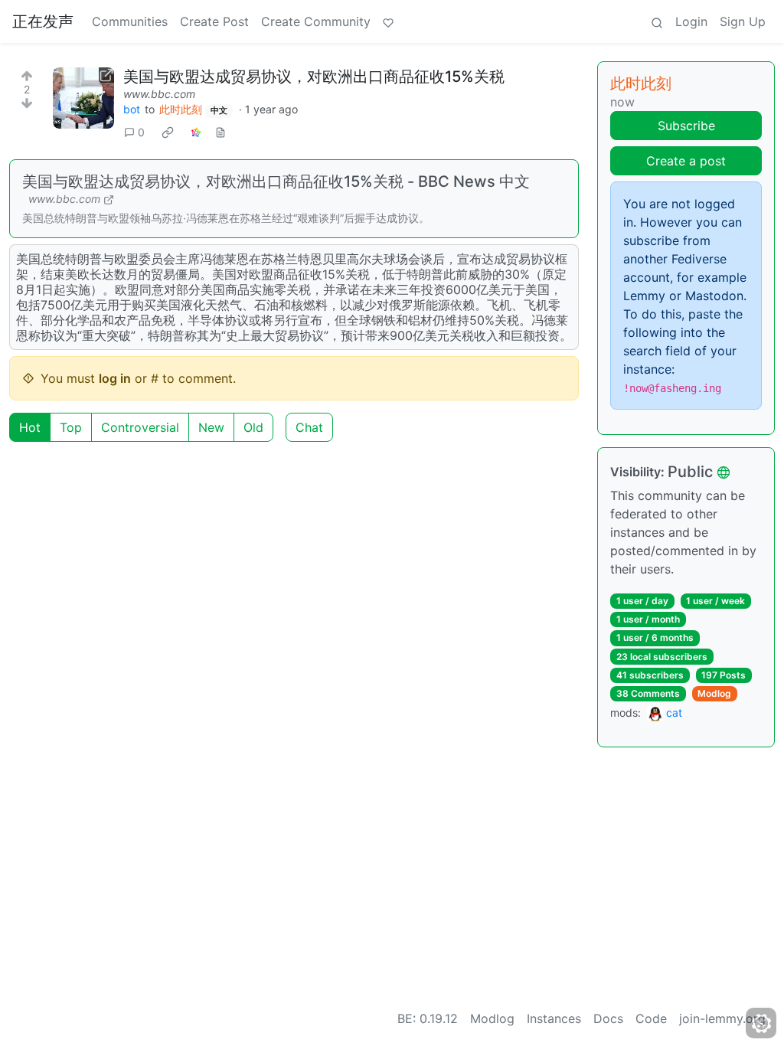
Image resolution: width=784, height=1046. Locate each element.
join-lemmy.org (722, 1018)
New (211, 427)
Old (253, 427)
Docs (608, 1018)
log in (115, 378)
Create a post (686, 160)
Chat (309, 427)
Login (691, 21)
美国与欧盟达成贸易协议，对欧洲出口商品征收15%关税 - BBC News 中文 (276, 181)
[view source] (220, 132)
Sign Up (743, 21)
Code (651, 1018)
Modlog (714, 693)
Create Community (316, 21)
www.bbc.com (159, 93)
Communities (130, 21)
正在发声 (43, 21)
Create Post (214, 21)
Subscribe (686, 125)
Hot (30, 427)
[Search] (657, 21)
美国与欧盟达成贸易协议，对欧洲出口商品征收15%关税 (314, 76)
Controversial (140, 427)
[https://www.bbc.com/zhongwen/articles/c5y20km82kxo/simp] (83, 98)
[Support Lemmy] (388, 21)
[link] (168, 132)
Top (71, 427)
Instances (554, 1018)
